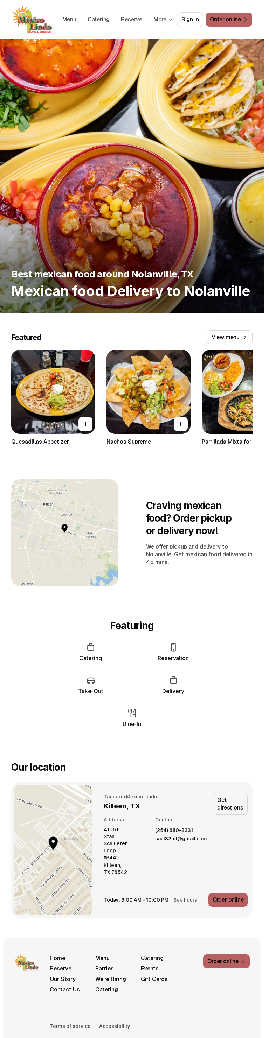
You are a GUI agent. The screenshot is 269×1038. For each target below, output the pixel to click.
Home (57, 958)
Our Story (63, 979)
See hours (185, 900)
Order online (228, 899)
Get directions (230, 803)
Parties (104, 968)
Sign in (190, 19)
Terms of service (70, 1026)
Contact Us (65, 989)
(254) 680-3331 (174, 830)
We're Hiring (110, 979)
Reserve (131, 19)
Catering (99, 19)
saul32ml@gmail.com (181, 838)
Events (150, 968)
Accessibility (114, 1026)
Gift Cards (154, 979)
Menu (69, 19)
